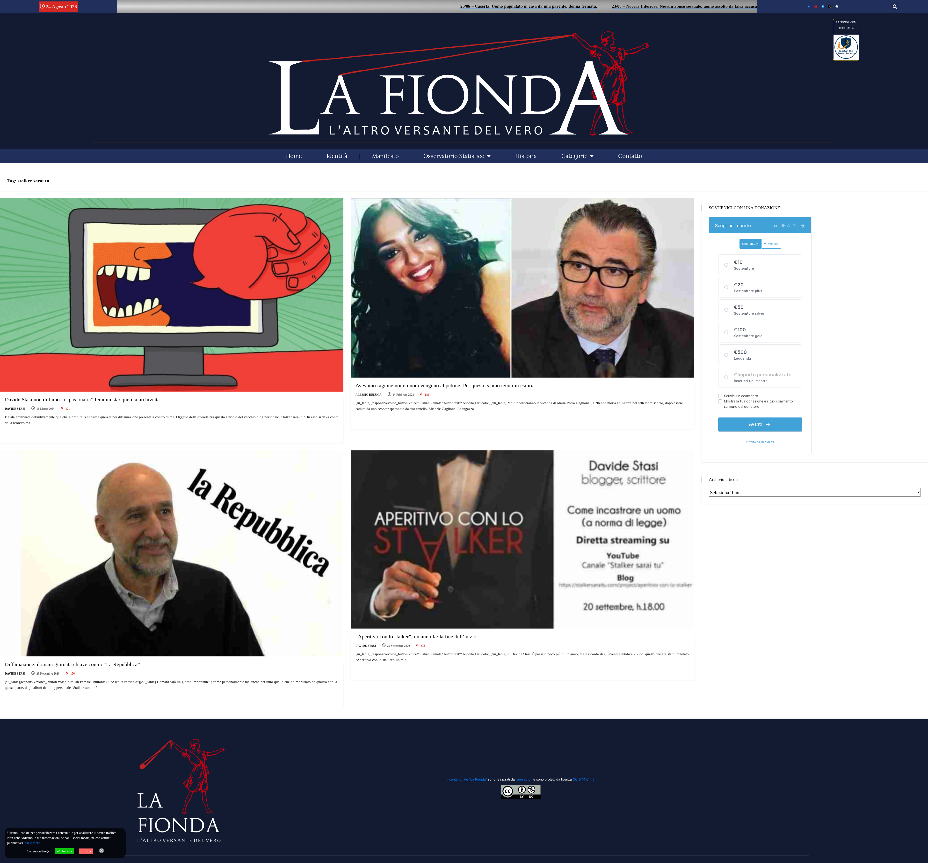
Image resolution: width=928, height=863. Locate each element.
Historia (526, 156)
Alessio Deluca (368, 394)
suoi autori (524, 779)
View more (32, 843)
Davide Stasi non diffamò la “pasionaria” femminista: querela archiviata (82, 399)
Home (294, 156)
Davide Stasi (15, 408)
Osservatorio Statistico (454, 156)
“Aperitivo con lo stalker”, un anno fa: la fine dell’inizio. (416, 636)
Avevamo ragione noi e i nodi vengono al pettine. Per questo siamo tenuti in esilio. (444, 385)
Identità (336, 156)
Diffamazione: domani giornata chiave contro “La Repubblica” (72, 664)
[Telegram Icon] (823, 6)
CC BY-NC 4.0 (583, 779)
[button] (895, 6)
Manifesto (385, 156)
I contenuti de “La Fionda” (467, 779)
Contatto (630, 156)
